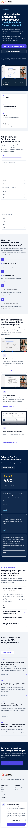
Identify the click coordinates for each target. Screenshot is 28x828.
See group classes (7, 406)
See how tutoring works (9, 370)
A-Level (4, 178)
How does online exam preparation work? (14, 606)
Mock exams (18, 792)
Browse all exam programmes (10, 155)
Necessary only (16, 820)
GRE (4, 194)
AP (3, 172)
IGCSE (4, 181)
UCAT (4, 221)
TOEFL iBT (5, 208)
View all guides (7, 652)
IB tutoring (3, 792)
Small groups (18, 789)
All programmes (5, 794)
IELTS (4, 205)
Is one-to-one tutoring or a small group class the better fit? (14, 612)
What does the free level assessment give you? (14, 618)
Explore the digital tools (9, 442)
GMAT (4, 191)
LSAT (4, 227)
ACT (4, 169)
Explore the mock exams (13, 51)
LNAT (4, 224)
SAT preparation (5, 787)
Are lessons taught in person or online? (14, 624)
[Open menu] (25, 2)
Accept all (16, 824)
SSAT (4, 184)
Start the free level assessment (13, 46)
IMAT (4, 218)
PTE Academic (6, 211)
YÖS (4, 197)
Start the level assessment (11, 763)
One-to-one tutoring (20, 787)
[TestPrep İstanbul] (7, 2)
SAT (4, 166)
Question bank (18, 794)
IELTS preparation (5, 789)
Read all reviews (7, 467)
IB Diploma (5, 175)
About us (3, 800)
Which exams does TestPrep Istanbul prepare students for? (14, 589)
